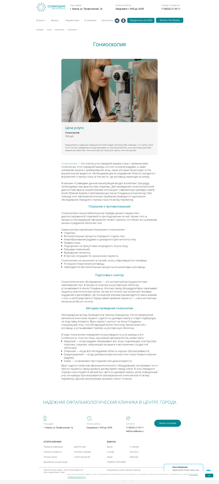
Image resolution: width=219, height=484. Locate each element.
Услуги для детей (82, 457)
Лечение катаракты (53, 451)
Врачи (54, 20)
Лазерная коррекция (53, 446)
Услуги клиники (52, 441)
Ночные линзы (50, 457)
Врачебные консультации (55, 462)
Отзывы (110, 451)
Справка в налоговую (116, 461)
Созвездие (39, 30)
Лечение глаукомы (82, 451)
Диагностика (59, 30)
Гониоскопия (72, 30)
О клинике (90, 20)
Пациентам (71, 20)
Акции (110, 457)
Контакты (107, 20)
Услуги (49, 30)
